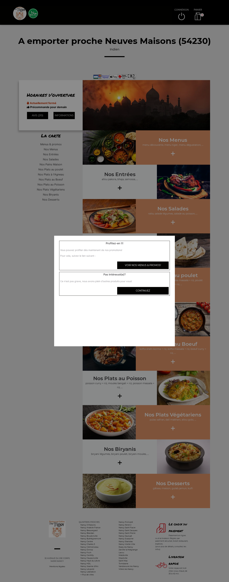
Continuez (143, 290)
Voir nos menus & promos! (143, 265)
